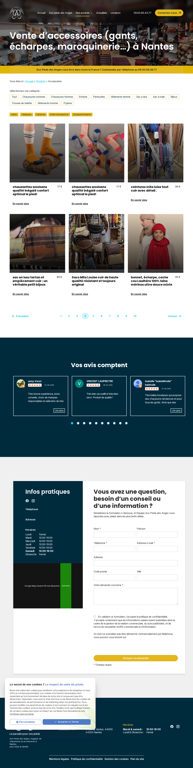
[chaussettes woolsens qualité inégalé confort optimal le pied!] (37, 151)
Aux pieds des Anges (60, 12)
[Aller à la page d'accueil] (17, 13)
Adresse (98, 557)
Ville (139, 571)
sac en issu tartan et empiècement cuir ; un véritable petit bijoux (30, 280)
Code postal (100, 571)
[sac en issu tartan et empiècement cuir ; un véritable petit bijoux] (37, 241)
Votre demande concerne (108, 585)
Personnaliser (27, 721)
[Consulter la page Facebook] (27, 501)
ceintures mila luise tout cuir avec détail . (149, 188)
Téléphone (100, 543)
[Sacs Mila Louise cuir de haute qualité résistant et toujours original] (96, 241)
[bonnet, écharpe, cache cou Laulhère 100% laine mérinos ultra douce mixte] (155, 241)
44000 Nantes (99, 731)
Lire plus (59, 410)
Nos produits (83, 12)
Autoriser (66, 586)
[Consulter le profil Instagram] (33, 501)
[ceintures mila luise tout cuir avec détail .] (155, 151)
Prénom (141, 528)
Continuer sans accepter (22, 714)
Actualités (101, 12)
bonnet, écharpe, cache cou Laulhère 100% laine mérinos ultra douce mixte (151, 280)
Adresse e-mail (146, 543)
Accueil (41, 12)
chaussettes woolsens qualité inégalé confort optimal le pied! (31, 190)
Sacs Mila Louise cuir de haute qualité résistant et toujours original (95, 280)
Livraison (115, 12)
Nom (97, 528)
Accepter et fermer (68, 721)
